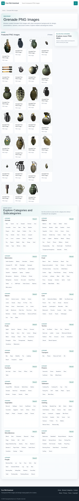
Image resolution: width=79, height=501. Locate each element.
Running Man (9, 470)
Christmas (18, 436)
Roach (7, 359)
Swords (20, 394)
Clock (51, 231)
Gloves (59, 409)
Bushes (23, 299)
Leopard (30, 234)
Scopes (14, 394)
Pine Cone (29, 310)
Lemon (28, 333)
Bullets (32, 387)
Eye (20, 463)
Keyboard (14, 272)
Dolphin (30, 227)
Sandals (52, 417)
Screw (62, 336)
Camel (12, 223)
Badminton (45, 436)
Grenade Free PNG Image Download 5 (5, 78)
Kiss (26, 443)
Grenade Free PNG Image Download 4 (45, 52)
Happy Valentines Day (11, 443)
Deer (19, 227)
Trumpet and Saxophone (48, 249)
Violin (65, 249)
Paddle (59, 443)
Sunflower (45, 375)
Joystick (8, 272)
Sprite (63, 279)
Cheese (62, 265)
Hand (7, 466)
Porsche (53, 310)
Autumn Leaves (15, 299)
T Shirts (51, 420)
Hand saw (45, 333)
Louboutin (50, 413)
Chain (56, 329)
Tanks (26, 394)
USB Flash (17, 283)
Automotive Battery (52, 299)
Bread (62, 261)
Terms (70, 493)
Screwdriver (70, 336)
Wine (58, 283)
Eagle (18, 231)
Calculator (24, 261)
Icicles (32, 306)
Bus (43, 356)
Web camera (9, 287)
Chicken (29, 223)
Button (70, 406)
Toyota (56, 313)
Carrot (21, 406)
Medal (62, 238)
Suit (69, 417)
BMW (60, 299)
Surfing (44, 451)
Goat (18, 234)
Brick (65, 223)
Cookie (44, 272)
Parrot (24, 238)
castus (7, 302)
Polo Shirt (45, 417)
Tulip (51, 375)
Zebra (24, 246)
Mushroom (13, 310)
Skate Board (56, 447)
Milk (63, 276)
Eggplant (16, 409)
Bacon (44, 261)
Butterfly (18, 356)
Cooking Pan (46, 387)
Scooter (59, 310)
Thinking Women (24, 474)
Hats (64, 409)
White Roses (58, 375)
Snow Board (64, 447)
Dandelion (58, 371)
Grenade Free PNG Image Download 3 (32, 53)
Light (7, 310)
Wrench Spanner (53, 340)
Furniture (8, 368)
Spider (20, 359)
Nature (7, 295)
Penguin (30, 238)
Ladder (51, 333)
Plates (62, 390)
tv (11, 283)
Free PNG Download (7, 490)
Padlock (44, 336)
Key (69, 234)
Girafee (12, 234)
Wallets (62, 420)
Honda (59, 302)
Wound (33, 474)
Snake (7, 246)
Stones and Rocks (32, 313)
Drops (19, 302)
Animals (7, 220)
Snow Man (32, 470)
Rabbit (17, 242)
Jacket (69, 409)
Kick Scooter (52, 443)
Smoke (14, 313)
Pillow (25, 371)
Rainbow (8, 313)
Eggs (50, 272)
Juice (18, 333)
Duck (13, 231)
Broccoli (8, 406)
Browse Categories (67, 490)
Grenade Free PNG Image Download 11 (32, 105)
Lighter (49, 238)
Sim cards (23, 279)
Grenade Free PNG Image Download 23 (32, 177)
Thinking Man (14, 474)
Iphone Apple (31, 268)
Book (55, 223)
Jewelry (21, 443)
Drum (67, 231)
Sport (43, 433)
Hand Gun (15, 390)
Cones (62, 231)
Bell (50, 223)
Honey (64, 272)
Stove (44, 394)
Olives (27, 409)
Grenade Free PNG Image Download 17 (5, 150)
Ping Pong (66, 443)
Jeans (44, 413)
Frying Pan (45, 390)
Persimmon (31, 336)
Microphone (8, 276)
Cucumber (8, 409)
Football (45, 443)
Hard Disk (14, 268)
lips (27, 466)
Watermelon (16, 344)
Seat (65, 310)
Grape (12, 333)
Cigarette (45, 231)
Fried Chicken (57, 272)
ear (16, 463)
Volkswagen (64, 313)
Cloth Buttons (46, 409)
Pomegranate (22, 340)
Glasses (44, 234)
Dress (53, 409)
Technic (44, 326)
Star (53, 246)
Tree (11, 317)
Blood (7, 436)
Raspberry (30, 340)
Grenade (8, 390)
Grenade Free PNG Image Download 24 (45, 175)
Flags (7, 440)
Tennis (50, 451)
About (60, 493)
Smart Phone (32, 279)
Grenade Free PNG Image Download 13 (5, 126)
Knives (30, 390)
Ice (27, 306)
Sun (7, 317)
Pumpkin (20, 413)
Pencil (48, 242)
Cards (68, 227)
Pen (43, 242)
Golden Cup (52, 234)
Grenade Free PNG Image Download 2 (18, 52)
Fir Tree (25, 302)
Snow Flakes (22, 313)
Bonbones (55, 261)
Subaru (44, 313)
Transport (45, 352)
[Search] (76, 3)
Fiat (49, 302)
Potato (13, 413)
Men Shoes (65, 413)
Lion (7, 238)
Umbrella (59, 249)
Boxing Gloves (52, 440)
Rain (35, 310)
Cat (17, 223)
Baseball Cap (53, 406)
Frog (7, 234)
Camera (31, 261)
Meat (58, 276)
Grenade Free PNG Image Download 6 (18, 78)
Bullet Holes (25, 387)
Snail (34, 242)
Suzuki (50, 313)
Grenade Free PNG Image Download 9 (5, 104)
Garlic (22, 409)
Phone (54, 242)
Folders (13, 440)
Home (3, 10)
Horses (23, 234)
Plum (14, 340)
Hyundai (45, 306)
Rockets (8, 394)
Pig (6, 242)
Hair (35, 463)
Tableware (45, 383)
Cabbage (15, 406)
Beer (49, 261)
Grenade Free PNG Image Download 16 (45, 129)
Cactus (29, 299)
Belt (60, 406)
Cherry (25, 329)
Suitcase (45, 420)
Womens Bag (55, 424)
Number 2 (8, 447)
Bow (12, 436)
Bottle (60, 223)
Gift (18, 440)
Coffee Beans (64, 268)
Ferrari (44, 302)
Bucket (51, 227)
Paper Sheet (16, 447)
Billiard (44, 440)
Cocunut (32, 329)
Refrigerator (8, 279)
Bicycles (71, 436)
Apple (7, 329)
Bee (7, 356)
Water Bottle (51, 283)
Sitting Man (17, 470)
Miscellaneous (9, 433)
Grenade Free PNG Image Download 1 (5, 58)
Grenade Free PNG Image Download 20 (45, 150)
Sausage (50, 279)
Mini (67, 306)
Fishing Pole (67, 440)
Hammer (67, 329)
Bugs (11, 356)
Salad (26, 413)
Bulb (56, 227)
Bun (67, 261)
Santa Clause (32, 447)
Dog (24, 227)
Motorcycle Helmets (66, 333)
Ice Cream (45, 276)
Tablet (7, 283)
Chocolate (69, 265)
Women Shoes (46, 424)
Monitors (16, 276)
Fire (31, 302)
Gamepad (29, 265)
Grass (12, 306)
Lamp (44, 238)
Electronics (8, 258)
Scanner (16, 279)
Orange (13, 336)
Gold (23, 440)
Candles (62, 227)
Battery (17, 261)
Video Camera (26, 283)
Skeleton (25, 470)
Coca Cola (56, 268)
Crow (14, 227)
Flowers (44, 368)
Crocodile (8, 227)
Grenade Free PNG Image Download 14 (18, 126)
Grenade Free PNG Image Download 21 (5, 175)
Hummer (66, 302)
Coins (56, 231)
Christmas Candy (47, 268)
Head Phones (22, 268)
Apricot (13, 329)
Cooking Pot (54, 387)
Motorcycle (45, 310)
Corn (34, 406)
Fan (61, 329)
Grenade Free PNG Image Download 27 (32, 199)
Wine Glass (50, 394)
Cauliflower (28, 406)
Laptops (27, 272)
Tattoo (21, 451)
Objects (44, 220)
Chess (60, 440)
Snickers (57, 279)
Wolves (18, 246)
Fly (23, 356)
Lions (12, 238)
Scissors (56, 336)
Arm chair (8, 371)
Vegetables (8, 403)
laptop (21, 272)
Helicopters (23, 390)
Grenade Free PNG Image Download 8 (45, 80)
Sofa (31, 371)
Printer (30, 276)
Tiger (12, 246)
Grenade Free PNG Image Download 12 (45, 101)
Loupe (57, 333)
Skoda (70, 310)
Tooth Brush (68, 246)
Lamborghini (52, 306)
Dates (7, 333)
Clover (51, 371)
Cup (61, 387)
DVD (16, 265)
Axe (43, 329)
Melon (7, 336)
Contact (76, 490)
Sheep (28, 242)
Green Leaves (20, 306)
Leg (23, 466)
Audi (44, 299)
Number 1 (32, 443)
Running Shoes (46, 447)
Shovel (44, 340)
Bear (7, 223)
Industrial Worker (15, 466)
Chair (14, 371)
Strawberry (8, 344)
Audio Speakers (9, 261)
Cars (43, 295)
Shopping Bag (46, 246)
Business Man (9, 463)
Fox (35, 231)
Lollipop (52, 276)
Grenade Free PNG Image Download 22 (18, 175)
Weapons (8, 383)
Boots (64, 406)
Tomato (32, 413)
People (7, 459)
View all (34, 219)
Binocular (17, 387)
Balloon (44, 223)
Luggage (58, 413)
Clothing (44, 403)
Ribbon (60, 242)
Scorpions (14, 359)
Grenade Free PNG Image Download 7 (32, 78)
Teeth (7, 474)
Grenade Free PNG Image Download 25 (5, 198)
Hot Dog (71, 272)
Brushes (45, 227)
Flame (7, 306)
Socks (63, 417)
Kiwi (23, 333)
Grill (52, 390)
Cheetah (23, 223)
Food (43, 258)
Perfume (24, 447)
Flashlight (22, 265)
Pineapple (8, 340)
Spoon (68, 390)
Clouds (13, 302)
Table (7, 375)
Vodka (44, 283)
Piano (20, 371)
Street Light (59, 246)
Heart (64, 234)
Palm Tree (21, 310)
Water (16, 317)
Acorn (7, 299)
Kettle (56, 390)
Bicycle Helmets (62, 436)
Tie (56, 420)
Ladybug (29, 356)
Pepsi (68, 276)
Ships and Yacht (57, 356)
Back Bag (45, 406)
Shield (66, 242)
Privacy (65, 493)
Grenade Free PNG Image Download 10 (18, 105)
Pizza (44, 279)
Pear (24, 336)
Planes (48, 356)
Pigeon (12, 242)
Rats (23, 242)
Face (25, 463)
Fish (30, 231)
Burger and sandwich (48, 265)
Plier (50, 336)
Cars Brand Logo (69, 299)
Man (32, 466)
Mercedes (60, 306)
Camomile (45, 371)
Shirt (58, 417)
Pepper (7, 413)
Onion (33, 409)
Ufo (64, 356)
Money (68, 238)
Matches (56, 238)
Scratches (8, 451)
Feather (24, 231)
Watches (34, 283)
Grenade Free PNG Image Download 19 (32, 150)
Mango (34, 333)
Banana (19, 329)
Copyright (75, 493)
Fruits (7, 326)
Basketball (53, 436)
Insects (7, 352)
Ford (54, 302)
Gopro (7, 268)
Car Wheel (49, 329)
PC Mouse (23, 276)
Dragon (7, 231)
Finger (32, 436)
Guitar (59, 234)
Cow (35, 223)
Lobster (18, 238)
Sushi (68, 279)
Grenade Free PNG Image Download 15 (32, 126)
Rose (65, 371)
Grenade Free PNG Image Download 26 (18, 198)
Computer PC (9, 265)
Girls (30, 463)
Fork (66, 387)
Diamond (26, 436)
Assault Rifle (9, 387)
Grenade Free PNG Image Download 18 (18, 154)
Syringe (15, 451)
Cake (57, 265)
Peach (19, 336)
